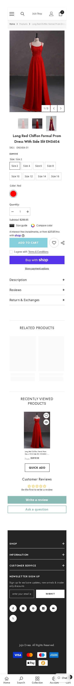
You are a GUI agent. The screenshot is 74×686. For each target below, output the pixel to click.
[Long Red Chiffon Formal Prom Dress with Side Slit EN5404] (37, 430)
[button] (53, 108)
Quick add (37, 468)
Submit (50, 593)
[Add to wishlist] (46, 415)
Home (12, 24)
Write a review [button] (37, 500)
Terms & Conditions (38, 251)
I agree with (20, 251)
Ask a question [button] (36, 509)
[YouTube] (53, 608)
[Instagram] (23, 608)
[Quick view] (46, 422)
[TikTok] (43, 608)
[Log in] (51, 14)
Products (23, 24)
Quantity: (14, 204)
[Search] (22, 14)
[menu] (11, 14)
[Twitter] (13, 618)
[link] (54, 242)
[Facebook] (13, 608)
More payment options (37, 268)
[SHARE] (62, 242)
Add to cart (28, 243)
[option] (37, 71)
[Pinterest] (33, 608)
